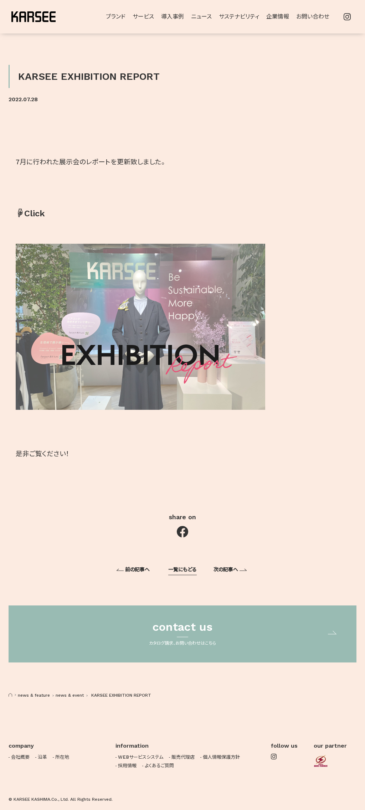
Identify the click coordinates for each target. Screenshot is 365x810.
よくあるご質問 (159, 765)
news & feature (34, 695)
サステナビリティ (239, 16)
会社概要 (20, 757)
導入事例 (172, 16)
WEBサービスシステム (140, 757)
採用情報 (127, 765)
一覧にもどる (182, 569)
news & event (70, 695)
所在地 (62, 757)
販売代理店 (183, 757)
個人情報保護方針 (221, 757)
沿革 (42, 757)
